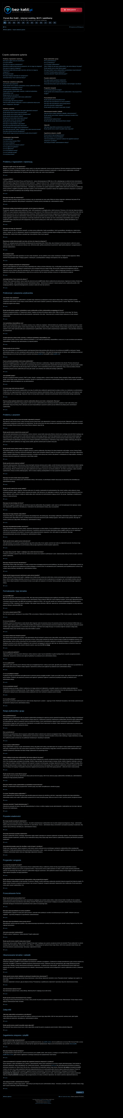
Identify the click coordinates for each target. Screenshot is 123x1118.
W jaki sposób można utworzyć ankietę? (13, 116)
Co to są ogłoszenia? (8, 148)
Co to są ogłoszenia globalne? (10, 146)
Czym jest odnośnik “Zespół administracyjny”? (55, 73)
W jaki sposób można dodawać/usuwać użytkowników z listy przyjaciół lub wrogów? (63, 92)
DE (14, 22)
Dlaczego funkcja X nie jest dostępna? (53, 136)
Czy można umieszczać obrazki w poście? (13, 144)
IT (27, 22)
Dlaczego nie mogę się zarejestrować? (13, 64)
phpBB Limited (47, 1042)
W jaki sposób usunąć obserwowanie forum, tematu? (57, 121)
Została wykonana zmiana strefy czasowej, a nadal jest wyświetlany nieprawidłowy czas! (20, 92)
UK (23, 22)
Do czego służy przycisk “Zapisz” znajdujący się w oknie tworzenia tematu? (22, 129)
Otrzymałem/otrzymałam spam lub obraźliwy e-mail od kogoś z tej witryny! (62, 83)
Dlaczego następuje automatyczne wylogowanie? (15, 75)
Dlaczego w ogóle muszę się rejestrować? (13, 60)
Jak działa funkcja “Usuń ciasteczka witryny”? (14, 77)
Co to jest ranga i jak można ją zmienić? (13, 100)
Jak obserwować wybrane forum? (52, 119)
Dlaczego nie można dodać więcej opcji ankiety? (15, 118)
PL (5, 22)
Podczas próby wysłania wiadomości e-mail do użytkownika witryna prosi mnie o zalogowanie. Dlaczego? (21, 103)
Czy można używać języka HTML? (11, 141)
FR (18, 22)
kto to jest (54, 1065)
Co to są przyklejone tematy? (10, 150)
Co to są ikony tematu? (9, 154)
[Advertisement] (45, 42)
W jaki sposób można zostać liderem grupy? (55, 68)
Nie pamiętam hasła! (8, 73)
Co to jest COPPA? (8, 62)
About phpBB (73, 1043)
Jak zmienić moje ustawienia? (10, 83)
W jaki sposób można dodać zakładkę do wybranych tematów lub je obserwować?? (61, 116)
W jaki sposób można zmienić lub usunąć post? (15, 112)
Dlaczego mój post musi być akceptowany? (14, 131)
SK (41, 22)
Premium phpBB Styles (47, 1100)
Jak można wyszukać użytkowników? (53, 105)
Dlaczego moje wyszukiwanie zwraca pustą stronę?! (57, 103)
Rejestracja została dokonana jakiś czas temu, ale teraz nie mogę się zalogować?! (20, 71)
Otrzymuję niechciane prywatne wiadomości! (55, 81)
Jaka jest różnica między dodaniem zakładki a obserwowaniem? (60, 113)
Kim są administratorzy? (50, 60)
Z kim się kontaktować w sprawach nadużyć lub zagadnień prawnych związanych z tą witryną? (61, 139)
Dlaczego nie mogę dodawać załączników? (14, 123)
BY (50, 22)
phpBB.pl (40, 354)
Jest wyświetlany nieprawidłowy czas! (12, 89)
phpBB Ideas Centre (8, 1054)
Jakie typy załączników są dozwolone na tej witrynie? (57, 127)
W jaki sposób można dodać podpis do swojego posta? (17, 114)
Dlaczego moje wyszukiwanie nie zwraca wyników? (57, 101)
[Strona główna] (18, 10)
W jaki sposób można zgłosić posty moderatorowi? (15, 127)
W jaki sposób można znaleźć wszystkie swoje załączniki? (59, 128)
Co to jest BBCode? (8, 139)
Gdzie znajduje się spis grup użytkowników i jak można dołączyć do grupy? (63, 66)
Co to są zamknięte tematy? (10, 152)
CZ (36, 22)
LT (45, 22)
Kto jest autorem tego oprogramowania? (54, 135)
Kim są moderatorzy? (49, 62)
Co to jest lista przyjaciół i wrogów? (53, 89)
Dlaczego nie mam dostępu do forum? (12, 121)
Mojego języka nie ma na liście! (11, 95)
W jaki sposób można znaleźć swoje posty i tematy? (57, 107)
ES (32, 22)
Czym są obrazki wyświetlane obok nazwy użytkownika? (17, 96)
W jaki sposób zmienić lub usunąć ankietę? (14, 120)
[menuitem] (4, 27)
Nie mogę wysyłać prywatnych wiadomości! (55, 80)
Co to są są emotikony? (9, 143)
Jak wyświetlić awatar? (9, 98)
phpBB (41, 1099)
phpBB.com (56, 354)
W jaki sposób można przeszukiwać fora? (54, 99)
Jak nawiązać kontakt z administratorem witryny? (56, 142)
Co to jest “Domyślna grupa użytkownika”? (54, 72)
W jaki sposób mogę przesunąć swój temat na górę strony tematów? (20, 133)
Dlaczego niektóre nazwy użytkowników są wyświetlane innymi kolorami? (62, 70)
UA (9, 22)
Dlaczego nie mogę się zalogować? (12, 68)
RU (55, 22)
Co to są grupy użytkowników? (51, 64)
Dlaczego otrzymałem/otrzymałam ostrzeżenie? (15, 125)
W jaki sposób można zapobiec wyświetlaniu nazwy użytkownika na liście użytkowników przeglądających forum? (21, 86)
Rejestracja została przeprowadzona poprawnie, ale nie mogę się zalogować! (22, 66)
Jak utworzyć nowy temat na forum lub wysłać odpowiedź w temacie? (20, 110)
